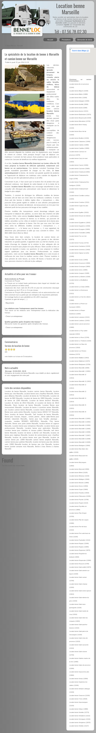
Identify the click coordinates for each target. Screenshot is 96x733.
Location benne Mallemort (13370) (79, 361)
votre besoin (37, 184)
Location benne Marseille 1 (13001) (79, 371)
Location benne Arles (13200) (78, 97)
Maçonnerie (10, 303)
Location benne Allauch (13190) (78, 91)
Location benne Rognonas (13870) (79, 550)
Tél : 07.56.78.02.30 (70, 31)
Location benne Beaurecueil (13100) (80, 118)
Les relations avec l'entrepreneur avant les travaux (24, 308)
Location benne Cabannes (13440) (79, 141)
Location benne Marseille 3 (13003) (79, 422)
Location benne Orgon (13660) (78, 489)
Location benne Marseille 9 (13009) (79, 442)
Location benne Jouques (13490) (79, 273)
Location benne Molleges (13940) (79, 479)
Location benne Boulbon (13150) (79, 138)
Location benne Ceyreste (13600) (79, 168)
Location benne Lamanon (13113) (79, 317)
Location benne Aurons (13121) (78, 111)
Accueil (50, 40)
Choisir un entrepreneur (14, 316)
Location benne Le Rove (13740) (79, 337)
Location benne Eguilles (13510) (79, 212)
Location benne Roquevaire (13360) (80, 560)
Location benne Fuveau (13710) (79, 243)
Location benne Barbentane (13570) (80, 114)
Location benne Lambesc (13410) (79, 320)
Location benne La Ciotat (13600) (79, 286)
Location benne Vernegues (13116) (79, 719)
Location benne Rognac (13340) (79, 543)
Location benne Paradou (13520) (79, 493)
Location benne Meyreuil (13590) (79, 469)
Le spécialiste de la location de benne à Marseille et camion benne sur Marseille (32, 56)
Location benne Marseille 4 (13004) (79, 425)
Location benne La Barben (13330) (79, 276)
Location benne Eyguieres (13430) (79, 226)
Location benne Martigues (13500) (79, 445)
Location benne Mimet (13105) (78, 472)
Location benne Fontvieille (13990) (79, 232)
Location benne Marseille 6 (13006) (79, 432)
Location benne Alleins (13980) (78, 94)
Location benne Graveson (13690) (79, 263)
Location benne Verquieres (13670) (79, 722)
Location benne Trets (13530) (78, 699)
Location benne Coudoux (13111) (79, 202)
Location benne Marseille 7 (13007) (79, 435)
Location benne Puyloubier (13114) (79, 540)
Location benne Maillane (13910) (79, 357)
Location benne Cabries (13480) (79, 145)
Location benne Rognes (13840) (79, 547)
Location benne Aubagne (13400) (79, 101)
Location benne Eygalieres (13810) (79, 222)
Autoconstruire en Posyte (14, 279)
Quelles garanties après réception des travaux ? (23, 322)
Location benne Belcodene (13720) (79, 121)
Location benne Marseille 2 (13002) (79, 418)
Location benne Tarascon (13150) (79, 695)
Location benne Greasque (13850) (79, 266)
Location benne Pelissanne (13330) (80, 496)
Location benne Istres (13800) (78, 270)
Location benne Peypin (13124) (78, 503)
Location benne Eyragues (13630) (79, 229)
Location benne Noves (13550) (78, 486)
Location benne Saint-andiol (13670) (80, 567)
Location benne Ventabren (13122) (79, 715)
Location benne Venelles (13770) (79, 712)
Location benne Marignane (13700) (79, 364)
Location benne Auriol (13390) (78, 107)
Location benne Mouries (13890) (79, 482)
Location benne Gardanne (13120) (79, 246)
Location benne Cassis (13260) (78, 165)
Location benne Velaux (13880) (78, 709)
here (22, 466)
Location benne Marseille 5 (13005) (79, 428)
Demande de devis (84, 40)
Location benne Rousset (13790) (79, 563)
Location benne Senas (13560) (78, 678)
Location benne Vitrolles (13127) (79, 726)
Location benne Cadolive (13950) (79, 148)
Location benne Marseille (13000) (79, 368)
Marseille (28, 163)
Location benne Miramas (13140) (79, 476)
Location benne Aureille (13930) (78, 104)
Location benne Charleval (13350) (79, 172)
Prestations (66, 40)
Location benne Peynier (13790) (79, 499)
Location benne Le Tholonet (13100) (80, 341)
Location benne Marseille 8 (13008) (79, 438)
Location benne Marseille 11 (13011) (80, 381)
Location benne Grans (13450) (78, 259)
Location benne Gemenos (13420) (79, 249)
